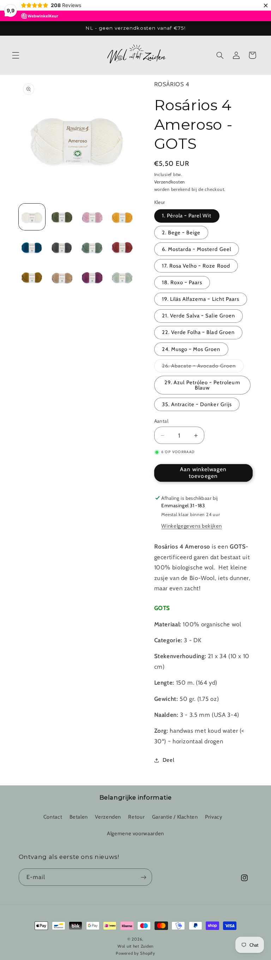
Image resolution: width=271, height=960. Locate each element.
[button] (15, 55)
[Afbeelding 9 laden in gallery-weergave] (32, 277)
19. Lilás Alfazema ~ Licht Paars (201, 299)
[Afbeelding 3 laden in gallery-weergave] (92, 217)
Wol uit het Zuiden (135, 946)
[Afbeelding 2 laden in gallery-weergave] (62, 217)
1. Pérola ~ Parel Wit (187, 215)
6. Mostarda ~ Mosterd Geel (196, 249)
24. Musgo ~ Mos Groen (191, 349)
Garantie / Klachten (175, 817)
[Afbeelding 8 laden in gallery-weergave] (122, 247)
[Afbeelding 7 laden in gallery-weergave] (92, 247)
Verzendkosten (169, 182)
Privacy (213, 817)
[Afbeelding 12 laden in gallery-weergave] (122, 277)
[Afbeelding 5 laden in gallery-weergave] (32, 247)
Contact (52, 817)
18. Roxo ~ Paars (182, 282)
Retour (136, 817)
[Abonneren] (143, 877)
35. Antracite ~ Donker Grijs (197, 404)
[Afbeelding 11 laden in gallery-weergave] (92, 277)
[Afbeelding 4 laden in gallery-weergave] (122, 217)
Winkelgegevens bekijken (191, 526)
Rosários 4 (171, 84)
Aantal (161, 421)
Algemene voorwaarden (135, 833)
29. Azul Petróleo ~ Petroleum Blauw (202, 385)
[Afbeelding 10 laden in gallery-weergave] (62, 277)
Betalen (79, 817)
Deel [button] (168, 760)
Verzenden (108, 817)
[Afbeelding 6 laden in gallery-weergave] (62, 247)
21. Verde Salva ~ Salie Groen (198, 315)
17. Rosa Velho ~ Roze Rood (196, 266)
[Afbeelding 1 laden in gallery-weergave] (32, 217)
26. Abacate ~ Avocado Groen (202, 367)
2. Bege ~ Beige (181, 232)
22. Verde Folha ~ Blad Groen (198, 332)
